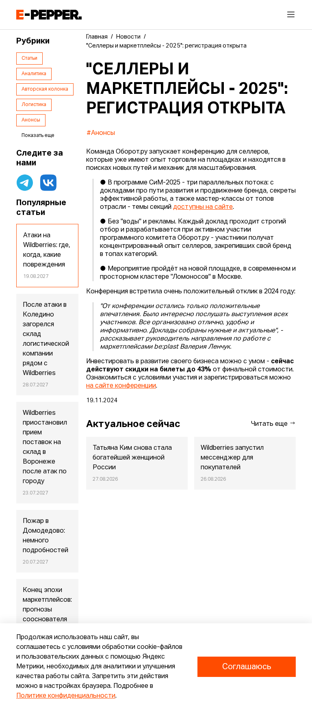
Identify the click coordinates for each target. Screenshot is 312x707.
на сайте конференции (121, 386)
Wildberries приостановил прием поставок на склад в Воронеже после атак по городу (45, 447)
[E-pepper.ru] (49, 15)
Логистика (34, 104)
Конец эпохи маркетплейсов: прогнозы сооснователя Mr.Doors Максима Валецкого (47, 619)
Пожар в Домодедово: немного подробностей (45, 536)
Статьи (29, 58)
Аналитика (34, 74)
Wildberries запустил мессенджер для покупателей (232, 458)
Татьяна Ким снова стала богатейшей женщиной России (132, 458)
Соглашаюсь (246, 667)
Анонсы (31, 120)
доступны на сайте (203, 207)
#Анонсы (101, 133)
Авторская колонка (45, 89)
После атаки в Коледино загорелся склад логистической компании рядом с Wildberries (46, 339)
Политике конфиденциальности (65, 696)
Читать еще (270, 424)
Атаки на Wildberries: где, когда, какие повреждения (46, 250)
